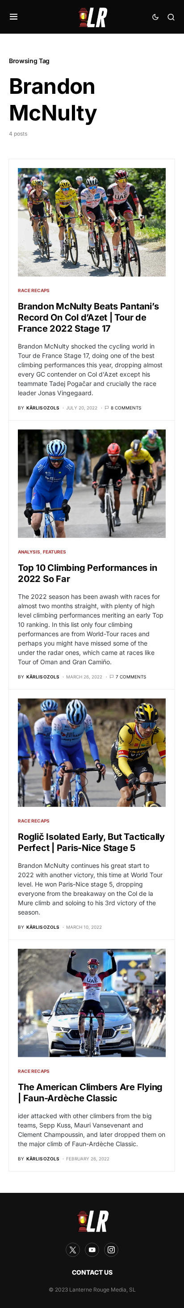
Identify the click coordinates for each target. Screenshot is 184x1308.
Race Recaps (34, 290)
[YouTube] (92, 1250)
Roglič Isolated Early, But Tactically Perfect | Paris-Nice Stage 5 (91, 842)
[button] (13, 17)
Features (54, 551)
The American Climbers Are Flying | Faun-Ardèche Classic (90, 1092)
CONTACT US (92, 1272)
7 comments (131, 676)
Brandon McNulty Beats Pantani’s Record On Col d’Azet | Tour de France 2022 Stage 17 (88, 317)
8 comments (126, 407)
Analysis (29, 551)
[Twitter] (73, 1250)
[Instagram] (111, 1250)
